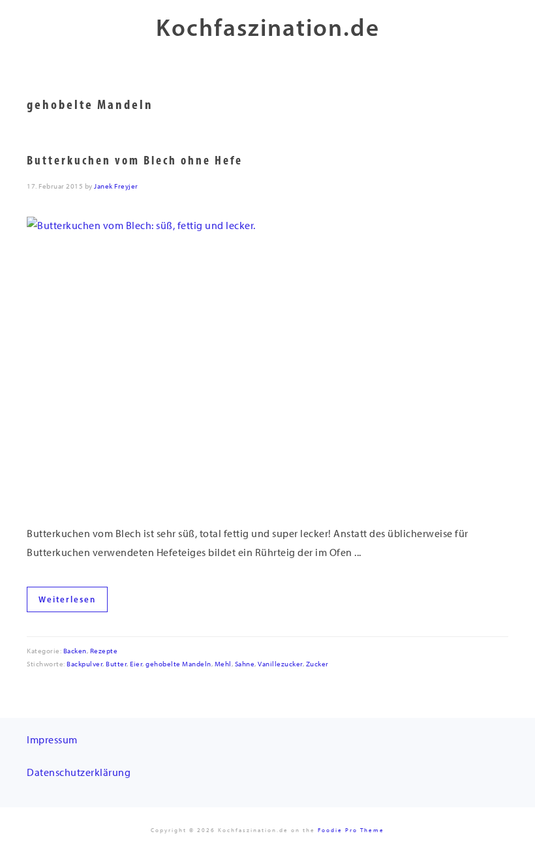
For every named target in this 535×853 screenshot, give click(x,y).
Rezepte (104, 651)
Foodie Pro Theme (351, 829)
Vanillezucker (280, 664)
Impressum (52, 740)
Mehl (223, 664)
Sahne (245, 664)
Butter (116, 664)
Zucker (317, 664)
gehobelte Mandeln (178, 664)
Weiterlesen (67, 599)
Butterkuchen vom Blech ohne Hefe (135, 160)
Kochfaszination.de (268, 27)
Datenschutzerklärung (78, 772)
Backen (75, 651)
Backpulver (84, 664)
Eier (136, 664)
